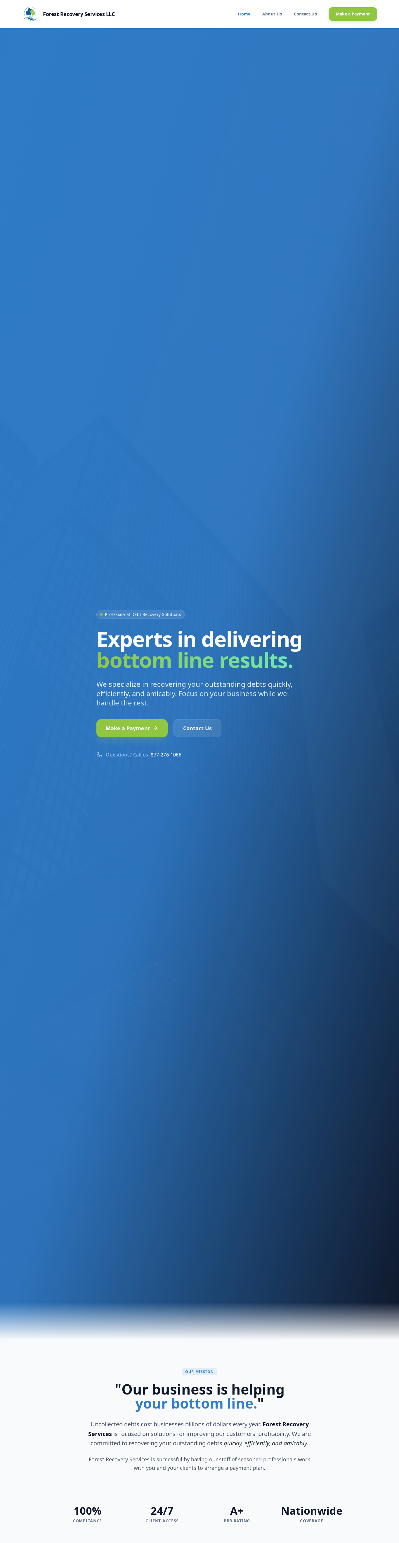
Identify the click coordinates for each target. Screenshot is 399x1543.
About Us (272, 14)
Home (244, 14)
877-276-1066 (166, 755)
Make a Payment (353, 14)
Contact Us (305, 14)
